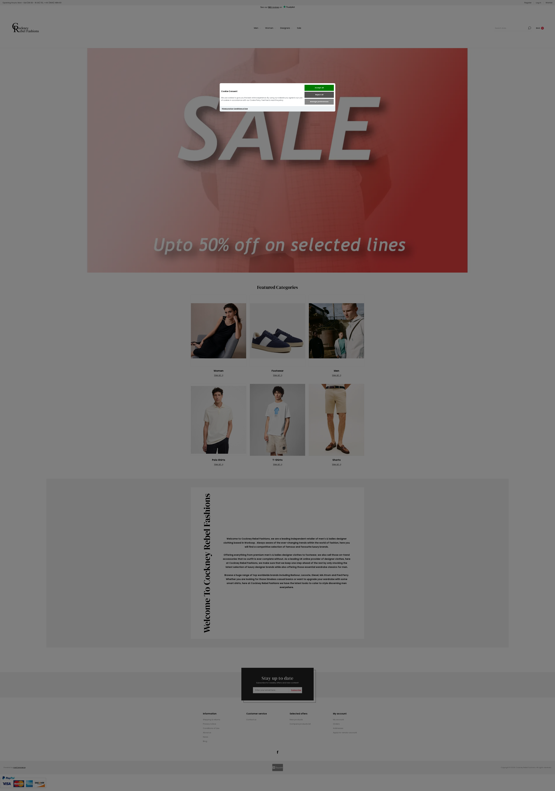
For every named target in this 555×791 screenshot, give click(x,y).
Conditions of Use (241, 109)
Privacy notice (227, 109)
